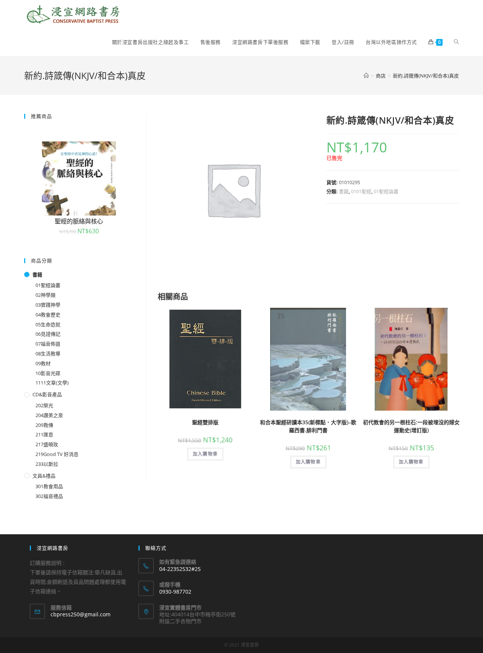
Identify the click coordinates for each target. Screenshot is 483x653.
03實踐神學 (47, 304)
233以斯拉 (46, 464)
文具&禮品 (43, 475)
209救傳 (44, 425)
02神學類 (45, 295)
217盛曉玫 (46, 444)
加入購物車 (205, 454)
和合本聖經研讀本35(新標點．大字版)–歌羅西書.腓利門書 (308, 426)
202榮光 (44, 405)
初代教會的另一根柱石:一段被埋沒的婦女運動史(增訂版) (411, 426)
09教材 (43, 363)
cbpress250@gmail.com (81, 614)
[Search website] (456, 42)
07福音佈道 (47, 343)
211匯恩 (44, 434)
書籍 (344, 191)
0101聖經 (361, 191)
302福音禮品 (49, 496)
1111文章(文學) (52, 382)
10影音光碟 (47, 373)
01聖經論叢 (386, 191)
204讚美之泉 (49, 415)
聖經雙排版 (205, 422)
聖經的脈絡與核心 (79, 221)
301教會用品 (49, 486)
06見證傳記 (47, 333)
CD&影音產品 (47, 394)
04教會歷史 (47, 314)
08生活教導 (47, 353)
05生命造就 (47, 324)
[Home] (366, 75)
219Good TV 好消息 (56, 454)
